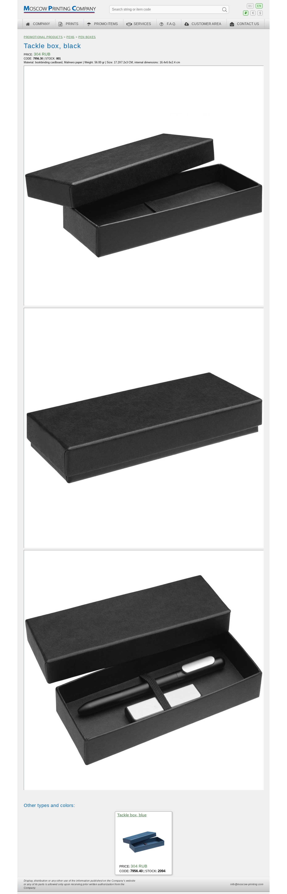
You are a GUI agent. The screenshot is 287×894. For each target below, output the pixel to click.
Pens (70, 37)
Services (142, 24)
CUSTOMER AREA (206, 24)
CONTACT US (248, 24)
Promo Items (106, 24)
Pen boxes (87, 37)
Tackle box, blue (132, 815)
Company (41, 24)
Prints (72, 24)
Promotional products (43, 37)
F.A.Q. (171, 24)
